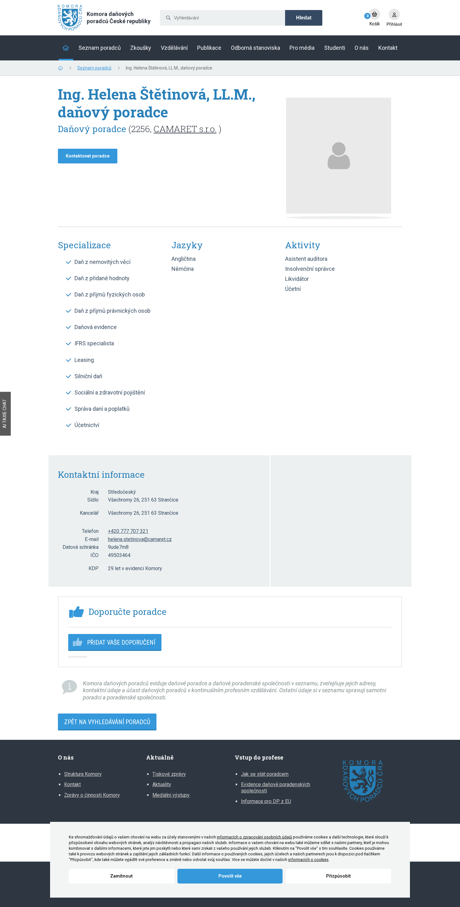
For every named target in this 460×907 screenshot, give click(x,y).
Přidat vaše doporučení (121, 642)
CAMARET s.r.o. (185, 129)
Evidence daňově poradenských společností (275, 787)
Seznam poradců (94, 67)
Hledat (303, 17)
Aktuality (161, 784)
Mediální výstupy (171, 795)
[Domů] (66, 47)
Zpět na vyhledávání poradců (107, 722)
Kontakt (72, 784)
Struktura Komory (83, 774)
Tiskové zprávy (169, 774)
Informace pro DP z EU (266, 801)
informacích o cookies (308, 859)
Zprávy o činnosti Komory (92, 795)
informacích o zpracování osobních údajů (254, 837)
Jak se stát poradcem (265, 774)
